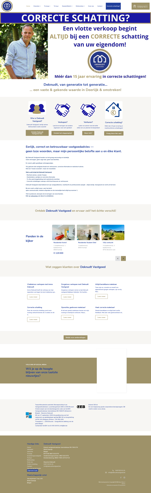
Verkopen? (62, 122)
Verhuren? (88, 122)
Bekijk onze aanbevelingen (75, 337)
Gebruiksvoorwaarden (112, 485)
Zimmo (123, 483)
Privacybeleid (121, 485)
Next (123, 258)
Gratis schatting (32, 464)
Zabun (123, 482)
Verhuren (30, 452)
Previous (117, 258)
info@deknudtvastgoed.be (52, 466)
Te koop (46, 6)
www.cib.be (101, 409)
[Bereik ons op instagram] (124, 477)
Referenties (79, 6)
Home (28, 6)
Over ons (91, 6)
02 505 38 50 (54, 426)
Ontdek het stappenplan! (63, 133)
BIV (69, 409)
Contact (99, 6)
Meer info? (88, 133)
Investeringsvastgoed (34, 456)
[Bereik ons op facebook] (121, 477)
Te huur (56, 6)
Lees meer (33, 297)
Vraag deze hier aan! (113, 133)
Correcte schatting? (113, 122)
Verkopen (30, 449)
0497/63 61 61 (120, 470)
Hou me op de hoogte (34, 468)
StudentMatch (66, 6)
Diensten (36, 6)
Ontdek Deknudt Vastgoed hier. (37, 133)
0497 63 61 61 (48, 464)
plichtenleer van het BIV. (53, 417)
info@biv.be (63, 426)
